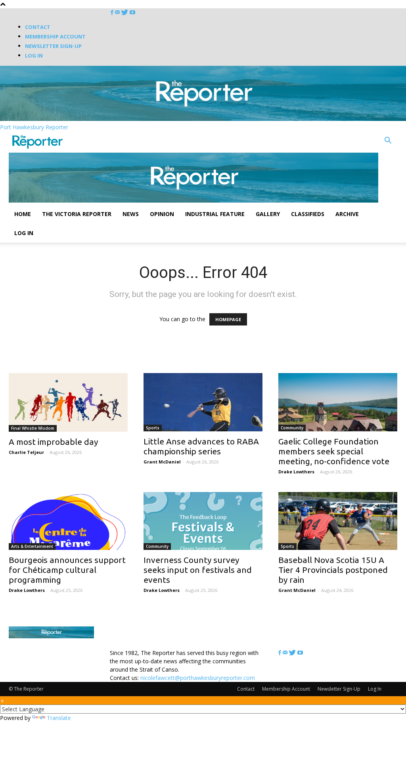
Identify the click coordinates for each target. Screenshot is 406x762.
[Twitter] (125, 12)
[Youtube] (132, 12)
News (131, 214)
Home (22, 214)
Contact (37, 27)
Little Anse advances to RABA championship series (201, 446)
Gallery (268, 214)
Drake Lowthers (296, 472)
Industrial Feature (215, 214)
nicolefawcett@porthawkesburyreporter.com (197, 678)
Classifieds (307, 214)
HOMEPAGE (228, 319)
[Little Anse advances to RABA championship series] (203, 402)
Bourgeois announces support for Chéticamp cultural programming (67, 569)
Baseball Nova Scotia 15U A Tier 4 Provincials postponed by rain (333, 569)
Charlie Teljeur (26, 452)
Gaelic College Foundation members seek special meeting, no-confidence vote (333, 451)
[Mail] (118, 12)
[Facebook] (113, 12)
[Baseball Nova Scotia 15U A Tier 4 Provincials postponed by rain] (337, 521)
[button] (387, 141)
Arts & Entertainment (32, 546)
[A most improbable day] (68, 402)
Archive (347, 214)
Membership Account (55, 36)
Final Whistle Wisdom (32, 428)
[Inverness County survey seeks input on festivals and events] (203, 521)
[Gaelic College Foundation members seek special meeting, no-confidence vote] (337, 402)
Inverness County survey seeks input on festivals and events (198, 569)
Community (292, 428)
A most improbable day (53, 441)
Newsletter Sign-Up (53, 46)
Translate (59, 718)
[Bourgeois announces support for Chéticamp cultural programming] (68, 521)
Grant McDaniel (162, 462)
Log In (34, 55)
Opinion (162, 214)
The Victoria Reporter (76, 214)
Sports (152, 428)
